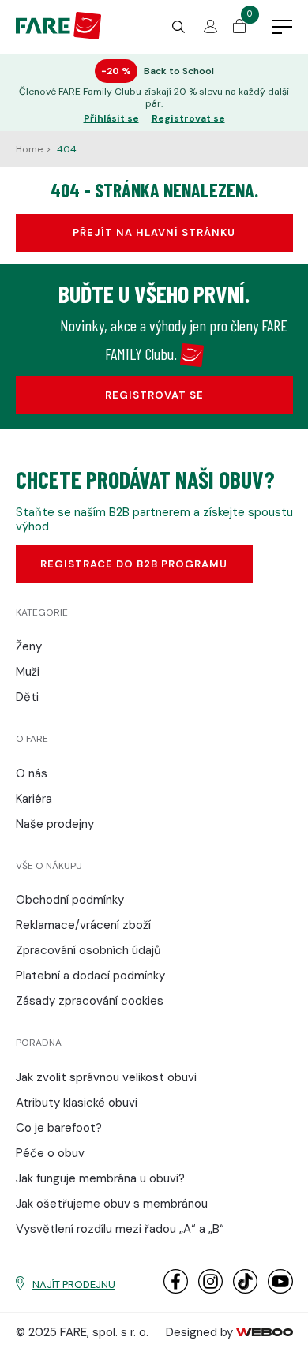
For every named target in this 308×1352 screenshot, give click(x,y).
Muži (27, 672)
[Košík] (239, 29)
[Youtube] (280, 1290)
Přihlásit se (111, 119)
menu (282, 28)
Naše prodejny (55, 824)
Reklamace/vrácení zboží (83, 925)
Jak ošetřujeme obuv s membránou (112, 1204)
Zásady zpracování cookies (89, 1001)
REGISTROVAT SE (154, 395)
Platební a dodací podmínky (90, 975)
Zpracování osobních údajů (88, 950)
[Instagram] (210, 1290)
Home (30, 149)
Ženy (29, 646)
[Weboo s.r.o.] (264, 1332)
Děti (27, 697)
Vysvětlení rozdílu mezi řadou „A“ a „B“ (120, 1229)
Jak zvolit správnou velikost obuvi (106, 1077)
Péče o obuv (50, 1153)
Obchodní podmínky (70, 900)
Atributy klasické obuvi (76, 1102)
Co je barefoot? (59, 1128)
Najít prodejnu (73, 1284)
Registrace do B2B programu (133, 564)
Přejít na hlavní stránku (154, 232)
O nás (31, 773)
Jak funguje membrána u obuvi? (100, 1178)
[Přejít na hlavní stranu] (59, 35)
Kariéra (34, 799)
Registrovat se (188, 119)
